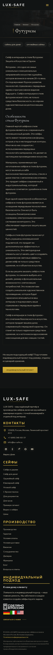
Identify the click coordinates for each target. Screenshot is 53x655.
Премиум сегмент (11, 505)
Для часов (7, 501)
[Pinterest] (25, 449)
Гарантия (7, 534)
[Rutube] (18, 449)
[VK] (5, 449)
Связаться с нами (12, 619)
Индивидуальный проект (20, 370)
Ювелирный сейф (11, 483)
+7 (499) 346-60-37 (17, 437)
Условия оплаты (10, 538)
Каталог (26, 24)
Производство (10, 529)
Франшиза (8, 560)
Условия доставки (11, 543)
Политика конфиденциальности (15, 637)
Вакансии (7, 547)
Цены (5, 514)
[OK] (12, 449)
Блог (5, 565)
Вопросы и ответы (11, 569)
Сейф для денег (10, 474)
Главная (17, 24)
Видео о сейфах (10, 509)
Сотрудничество (10, 551)
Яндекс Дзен (9, 454)
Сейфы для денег (13, 44)
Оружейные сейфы (36, 44)
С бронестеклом (10, 492)
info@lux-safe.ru (15, 442)
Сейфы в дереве (10, 469)
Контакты (14, 423)
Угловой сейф (9, 487)
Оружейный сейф (11, 478)
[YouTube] (32, 449)
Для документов (10, 496)
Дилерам (7, 556)
